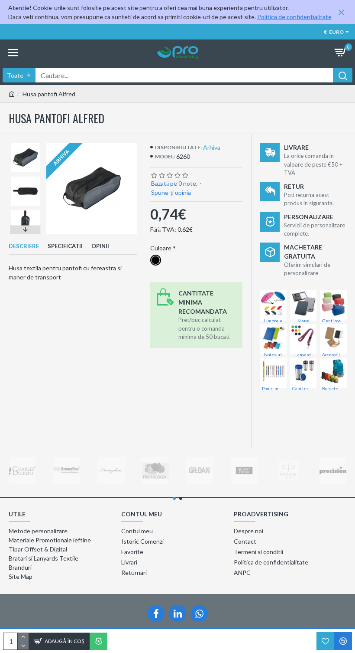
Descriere (24, 246)
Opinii (100, 246)
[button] (25, 145)
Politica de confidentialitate (294, 16)
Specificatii (65, 246)
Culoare (160, 248)
